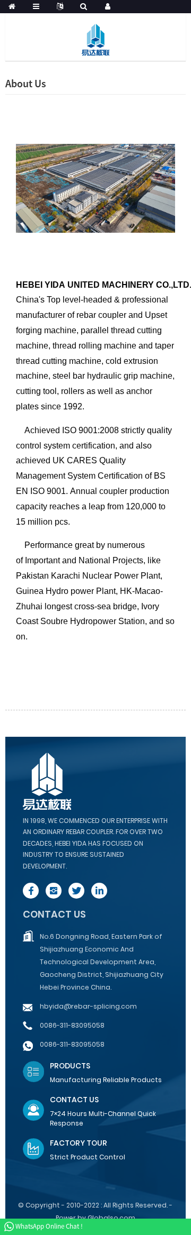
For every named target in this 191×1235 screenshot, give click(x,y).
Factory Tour (78, 1143)
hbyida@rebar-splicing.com (88, 1006)
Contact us (54, 914)
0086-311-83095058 (72, 1025)
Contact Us (74, 1099)
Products (70, 1065)
